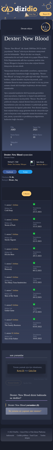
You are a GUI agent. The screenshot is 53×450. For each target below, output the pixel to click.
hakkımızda (10, 435)
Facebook (10, 172)
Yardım (42, 435)
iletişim (27, 438)
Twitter (25, 172)
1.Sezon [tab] (26, 194)
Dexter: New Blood (26, 38)
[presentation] (6, 163)
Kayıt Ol (46, 14)
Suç (16, 180)
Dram (11, 180)
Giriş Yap (32, 14)
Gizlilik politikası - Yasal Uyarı (27, 435)
